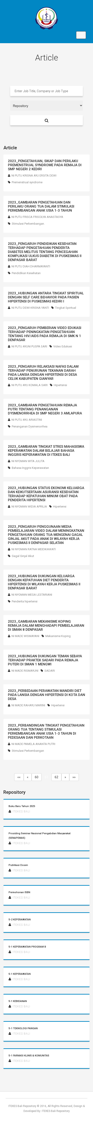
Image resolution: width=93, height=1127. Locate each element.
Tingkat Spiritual (65, 307)
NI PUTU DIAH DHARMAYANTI (31, 266)
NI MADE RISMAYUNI (25, 670)
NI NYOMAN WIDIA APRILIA (29, 506)
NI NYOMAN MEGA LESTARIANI (32, 594)
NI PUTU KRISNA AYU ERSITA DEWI (34, 175)
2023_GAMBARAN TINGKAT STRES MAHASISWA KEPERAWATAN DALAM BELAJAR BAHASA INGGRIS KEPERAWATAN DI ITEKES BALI (46, 451)
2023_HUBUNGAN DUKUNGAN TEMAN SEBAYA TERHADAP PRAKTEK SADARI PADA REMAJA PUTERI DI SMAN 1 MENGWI (45, 660)
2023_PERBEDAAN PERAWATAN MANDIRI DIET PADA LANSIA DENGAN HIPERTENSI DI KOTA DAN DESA (46, 695)
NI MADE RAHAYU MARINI (28, 705)
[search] (46, 120)
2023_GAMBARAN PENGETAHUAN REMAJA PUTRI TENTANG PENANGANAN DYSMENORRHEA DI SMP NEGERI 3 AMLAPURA (45, 409)
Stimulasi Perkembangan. (28, 223)
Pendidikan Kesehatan (26, 273)
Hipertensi (60, 385)
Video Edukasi (62, 346)
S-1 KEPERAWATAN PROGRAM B (27, 946)
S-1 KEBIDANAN (18, 1001)
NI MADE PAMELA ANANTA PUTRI (33, 744)
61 (46, 777)
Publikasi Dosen (18, 865)
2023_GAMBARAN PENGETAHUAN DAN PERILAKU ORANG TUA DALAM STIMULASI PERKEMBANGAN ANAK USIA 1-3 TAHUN (41, 206)
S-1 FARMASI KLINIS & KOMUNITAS (29, 1055)
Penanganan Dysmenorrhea (29, 426)
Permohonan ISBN (19, 892)
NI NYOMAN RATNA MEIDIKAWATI (34, 549)
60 (36, 777)
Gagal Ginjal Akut (23, 556)
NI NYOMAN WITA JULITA (28, 461)
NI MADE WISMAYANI (25, 636)
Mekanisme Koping (58, 636)
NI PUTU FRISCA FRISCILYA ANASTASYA (37, 217)
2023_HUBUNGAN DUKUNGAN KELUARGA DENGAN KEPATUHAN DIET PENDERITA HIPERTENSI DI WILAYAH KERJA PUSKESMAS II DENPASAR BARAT (44, 582)
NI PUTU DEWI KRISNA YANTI (30, 307)
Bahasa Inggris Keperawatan (30, 468)
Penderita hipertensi (24, 601)
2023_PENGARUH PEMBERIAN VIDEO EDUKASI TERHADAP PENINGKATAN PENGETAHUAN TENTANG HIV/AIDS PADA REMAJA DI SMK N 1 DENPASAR (44, 334)
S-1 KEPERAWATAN (20, 974)
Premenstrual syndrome (27, 182)
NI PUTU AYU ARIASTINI (27, 419)
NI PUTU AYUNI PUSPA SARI (29, 346)
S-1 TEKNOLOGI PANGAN (23, 1028)
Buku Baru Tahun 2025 (22, 806)
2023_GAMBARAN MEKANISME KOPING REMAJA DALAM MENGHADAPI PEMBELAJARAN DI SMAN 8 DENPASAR (46, 625)
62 (56, 777)
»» (74, 777)
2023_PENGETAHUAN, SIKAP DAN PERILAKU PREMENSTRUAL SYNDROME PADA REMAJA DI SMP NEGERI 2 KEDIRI (44, 165)
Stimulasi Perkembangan (28, 750)
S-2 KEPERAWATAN (20, 919)
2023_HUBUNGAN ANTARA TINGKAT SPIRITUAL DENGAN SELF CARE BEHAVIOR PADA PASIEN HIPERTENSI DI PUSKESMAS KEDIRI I (46, 297)
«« (19, 777)
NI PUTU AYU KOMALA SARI (30, 385)
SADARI (49, 670)
